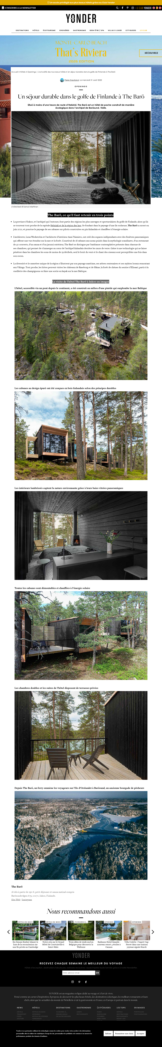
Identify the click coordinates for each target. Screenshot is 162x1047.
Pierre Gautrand (72, 80)
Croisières (64, 30)
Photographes (140, 1014)
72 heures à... (61, 1012)
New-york (101, 1019)
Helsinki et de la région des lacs (65, 225)
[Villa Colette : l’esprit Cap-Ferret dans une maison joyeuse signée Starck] (137, 939)
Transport (21, 1014)
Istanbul (101, 1016)
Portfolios (139, 1012)
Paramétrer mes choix (124, 1033)
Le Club (143, 30)
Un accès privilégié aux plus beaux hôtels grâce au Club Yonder (81, 2)
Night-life (121, 1019)
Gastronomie (79, 30)
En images (139, 1007)
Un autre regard (63, 1016)
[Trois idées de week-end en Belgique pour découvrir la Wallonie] (81, 939)
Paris (99, 1012)
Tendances (37, 1019)
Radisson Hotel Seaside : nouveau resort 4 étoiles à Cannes (109, 945)
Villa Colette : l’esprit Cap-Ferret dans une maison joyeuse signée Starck (136, 945)
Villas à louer (115, 30)
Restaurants (82, 1014)
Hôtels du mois (38, 1012)
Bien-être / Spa (97, 30)
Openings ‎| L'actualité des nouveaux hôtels (46, 72)
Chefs (79, 1012)
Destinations (22, 30)
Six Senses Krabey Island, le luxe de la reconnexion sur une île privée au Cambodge (25, 945)
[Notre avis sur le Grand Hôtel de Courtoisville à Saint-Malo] (53, 939)
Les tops (121, 1007)
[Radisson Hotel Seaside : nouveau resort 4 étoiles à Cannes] (109, 939)
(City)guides (104, 1007)
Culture (20, 1019)
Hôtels (36, 30)
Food (19, 1016)
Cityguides (131, 30)
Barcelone (101, 1014)
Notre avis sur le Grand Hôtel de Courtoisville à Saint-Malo (53, 945)
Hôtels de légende (40, 1016)
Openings (36, 1014)
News (20, 1007)
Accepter (140, 1033)
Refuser (108, 1033)
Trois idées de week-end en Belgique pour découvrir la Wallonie (81, 945)
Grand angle (61, 1014)
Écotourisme (49, 30)
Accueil (14, 72)
